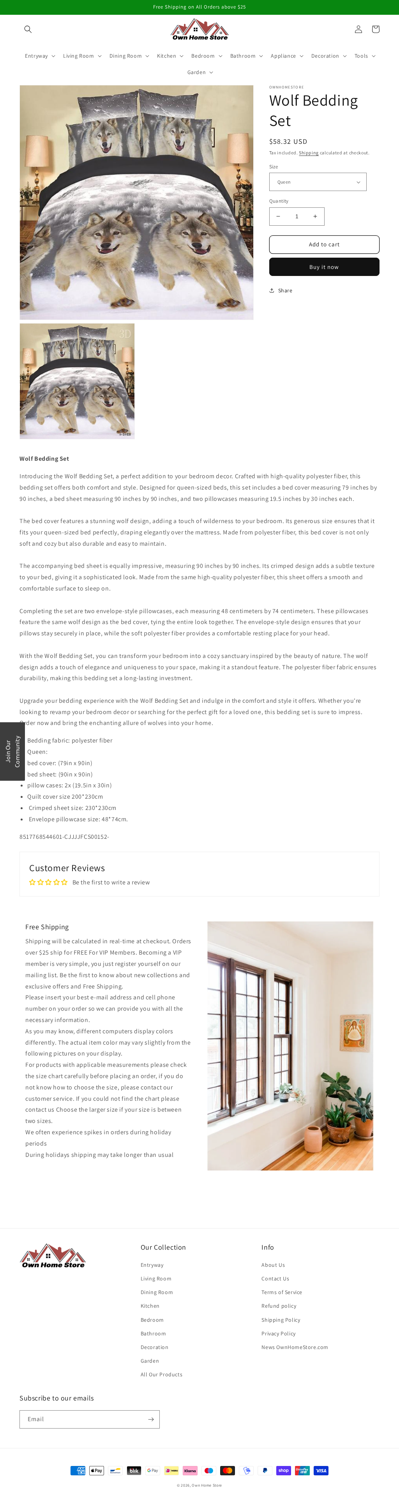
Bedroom (152, 1319)
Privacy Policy (278, 1333)
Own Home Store (207, 1485)
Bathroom (153, 1333)
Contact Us (275, 1278)
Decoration (155, 1347)
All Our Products (162, 1374)
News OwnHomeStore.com (294, 1347)
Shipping (309, 153)
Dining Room (157, 1292)
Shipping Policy (280, 1319)
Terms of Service (281, 1292)
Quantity (279, 201)
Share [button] (285, 290)
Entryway (152, 1264)
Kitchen (150, 1305)
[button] (28, 29)
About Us (273, 1264)
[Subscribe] (150, 1419)
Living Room (156, 1278)
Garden (150, 1360)
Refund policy (278, 1305)
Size (273, 166)
